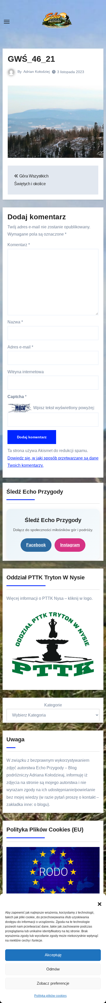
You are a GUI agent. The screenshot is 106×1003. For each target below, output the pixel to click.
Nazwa (15, 322)
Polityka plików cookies (50, 996)
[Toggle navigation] (7, 22)
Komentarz (18, 245)
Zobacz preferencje (53, 983)
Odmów (53, 969)
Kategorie (53, 705)
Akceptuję (53, 955)
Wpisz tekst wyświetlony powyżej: (64, 408)
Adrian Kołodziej (36, 71)
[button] (97, 901)
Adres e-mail (20, 347)
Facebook (36, 545)
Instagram (70, 545)
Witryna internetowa (25, 372)
